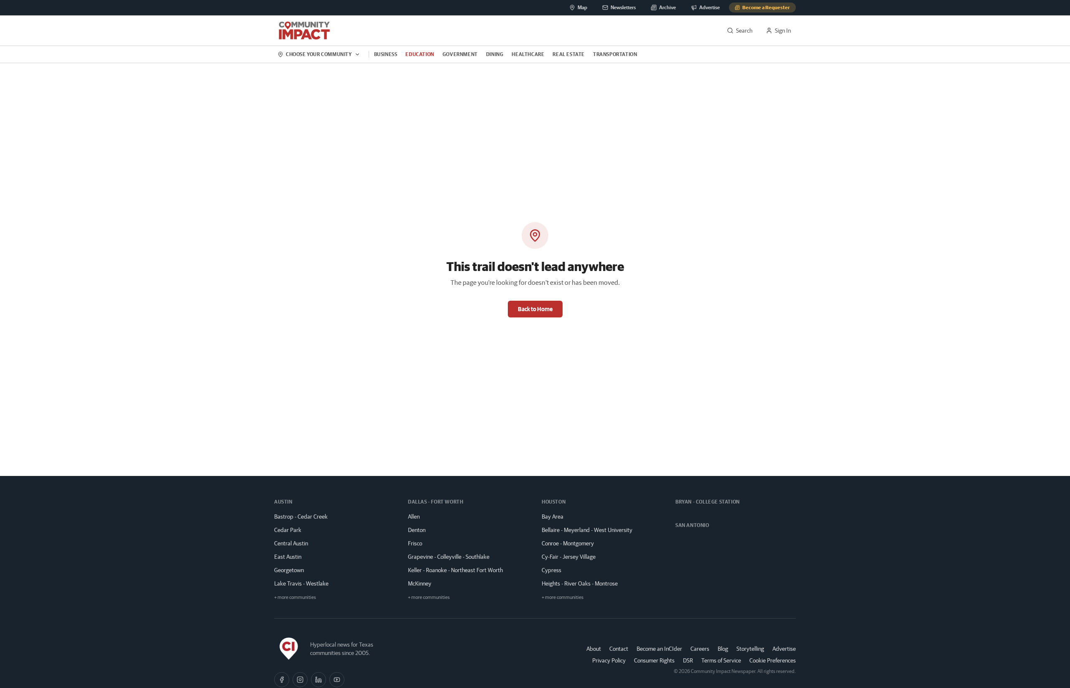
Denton (416, 530)
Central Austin (291, 543)
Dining (495, 54)
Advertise (784, 648)
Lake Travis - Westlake (301, 583)
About (593, 648)
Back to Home (535, 309)
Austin (283, 501)
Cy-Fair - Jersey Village (569, 556)
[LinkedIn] (318, 679)
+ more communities (295, 597)
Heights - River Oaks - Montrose (580, 583)
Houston (554, 501)
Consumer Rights (654, 660)
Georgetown (289, 570)
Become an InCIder (659, 648)
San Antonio (692, 525)
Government (460, 54)
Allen (414, 516)
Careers (699, 648)
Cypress (551, 570)
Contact (618, 648)
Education (419, 54)
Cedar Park (287, 530)
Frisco (415, 543)
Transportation (615, 54)
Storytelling (750, 648)
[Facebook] (281, 679)
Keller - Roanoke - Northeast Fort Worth (455, 570)
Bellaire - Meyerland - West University (587, 530)
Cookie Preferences (772, 660)
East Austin (287, 556)
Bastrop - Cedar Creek (301, 516)
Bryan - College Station (707, 501)
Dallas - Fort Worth (435, 501)
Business (385, 54)
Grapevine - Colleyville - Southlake (448, 556)
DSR (688, 660)
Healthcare (528, 54)
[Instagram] (300, 679)
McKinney (419, 583)
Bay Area (552, 516)
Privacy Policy (609, 660)
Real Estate (569, 54)
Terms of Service (721, 660)
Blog (723, 648)
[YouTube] (336, 679)
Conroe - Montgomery (568, 543)
